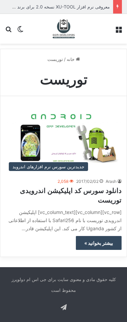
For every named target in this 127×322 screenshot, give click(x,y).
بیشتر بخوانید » (98, 243)
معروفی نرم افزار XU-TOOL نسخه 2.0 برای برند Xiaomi (56, 6)
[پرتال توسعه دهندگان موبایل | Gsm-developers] (63, 29)
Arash (111, 181)
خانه (71, 59)
